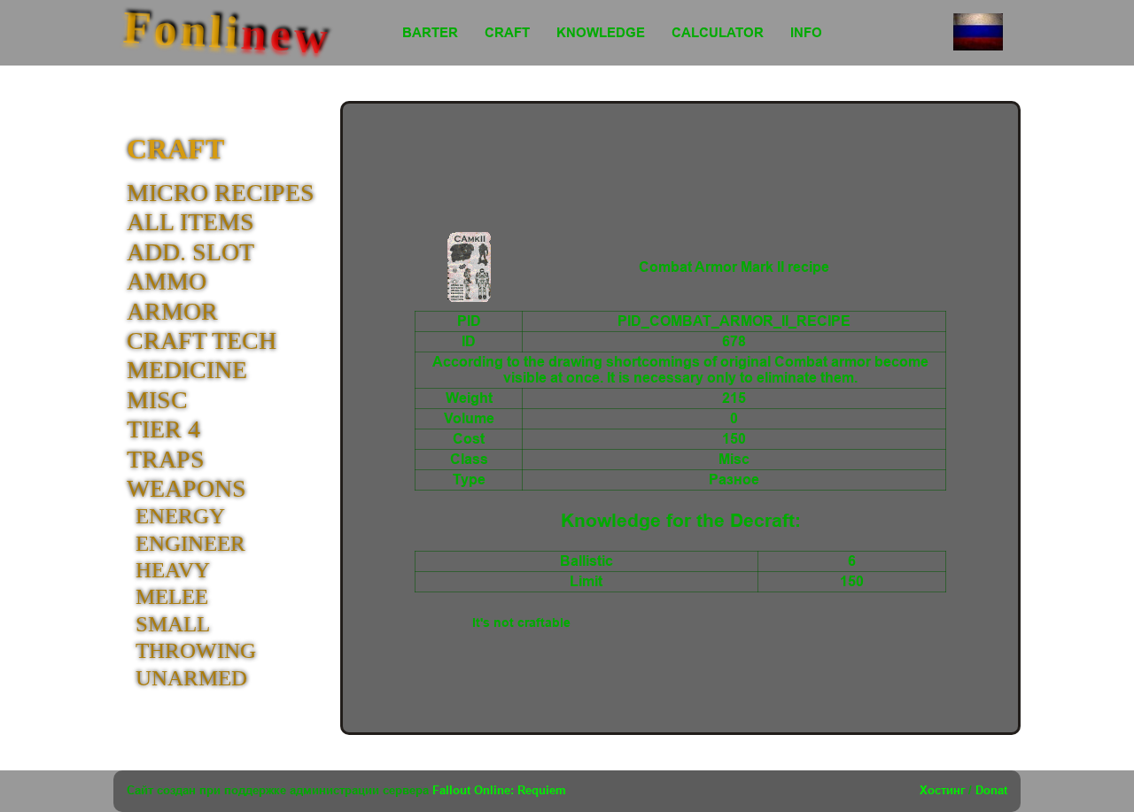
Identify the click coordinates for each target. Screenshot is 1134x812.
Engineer (190, 543)
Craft (507, 32)
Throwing (196, 650)
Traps (166, 459)
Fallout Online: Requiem (499, 790)
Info (806, 32)
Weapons (186, 488)
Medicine (187, 369)
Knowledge (600, 32)
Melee (172, 596)
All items (190, 222)
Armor (172, 311)
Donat (991, 790)
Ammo (166, 281)
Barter (430, 32)
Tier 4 (163, 429)
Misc (157, 400)
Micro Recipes (221, 192)
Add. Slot (190, 252)
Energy (180, 516)
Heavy (173, 570)
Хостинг (942, 790)
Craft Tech (201, 340)
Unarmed (191, 678)
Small (173, 624)
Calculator (718, 32)
